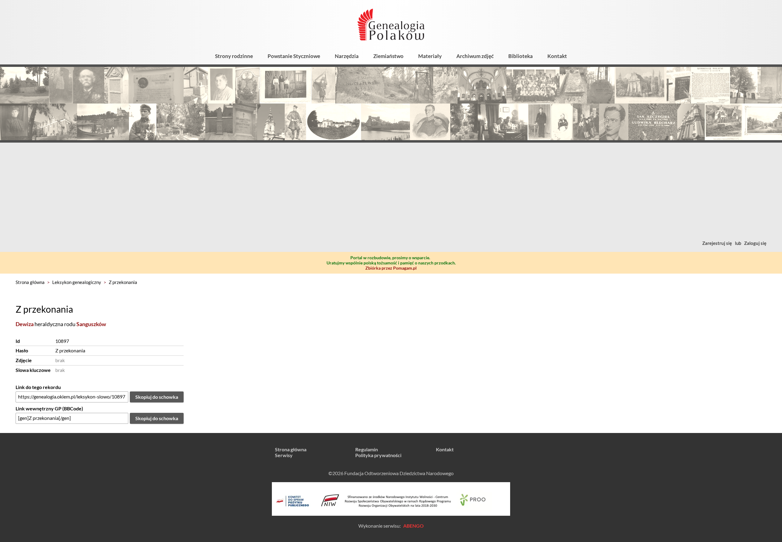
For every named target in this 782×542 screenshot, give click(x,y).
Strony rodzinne (234, 56)
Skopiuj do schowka (156, 397)
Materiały (430, 56)
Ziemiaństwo (388, 56)
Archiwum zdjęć (475, 56)
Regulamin (366, 449)
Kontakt (557, 56)
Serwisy (284, 455)
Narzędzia (347, 56)
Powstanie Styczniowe (294, 56)
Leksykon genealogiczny (76, 282)
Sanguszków (91, 324)
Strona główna (30, 282)
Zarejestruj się (717, 243)
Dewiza (25, 324)
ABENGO (413, 526)
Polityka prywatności (378, 455)
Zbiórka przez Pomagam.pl (391, 268)
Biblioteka (520, 56)
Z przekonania (123, 282)
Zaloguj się (755, 243)
